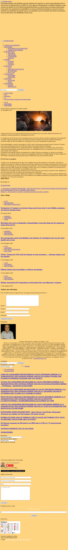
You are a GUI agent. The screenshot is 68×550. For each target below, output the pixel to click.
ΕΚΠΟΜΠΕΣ (8, 47)
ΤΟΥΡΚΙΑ (11, 64)
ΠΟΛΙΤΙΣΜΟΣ (8, 83)
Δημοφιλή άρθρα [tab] (9, 371)
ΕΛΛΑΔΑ (11, 61)
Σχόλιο (3, 305)
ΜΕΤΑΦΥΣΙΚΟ (12, 71)
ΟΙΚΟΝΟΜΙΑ (12, 55)
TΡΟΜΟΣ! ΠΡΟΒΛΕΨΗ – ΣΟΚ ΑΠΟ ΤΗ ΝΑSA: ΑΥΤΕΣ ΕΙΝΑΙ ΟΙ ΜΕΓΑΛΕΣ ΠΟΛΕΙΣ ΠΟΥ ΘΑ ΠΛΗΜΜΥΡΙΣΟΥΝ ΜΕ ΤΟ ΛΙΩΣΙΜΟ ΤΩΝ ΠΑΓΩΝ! (34, 189)
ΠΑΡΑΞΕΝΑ (8, 66)
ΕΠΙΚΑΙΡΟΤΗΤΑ (9, 51)
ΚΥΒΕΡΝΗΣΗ (12, 56)
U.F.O (9, 67)
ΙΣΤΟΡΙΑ (10, 85)
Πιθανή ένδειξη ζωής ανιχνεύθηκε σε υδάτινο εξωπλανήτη (21, 269)
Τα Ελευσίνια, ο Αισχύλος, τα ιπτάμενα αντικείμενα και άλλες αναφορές (25, 192)
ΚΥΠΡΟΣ (11, 63)
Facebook (3, 185)
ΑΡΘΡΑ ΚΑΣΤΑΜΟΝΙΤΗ (12, 45)
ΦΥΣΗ (10, 82)
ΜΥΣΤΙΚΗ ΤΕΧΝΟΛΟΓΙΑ (16, 69)
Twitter (8, 185)
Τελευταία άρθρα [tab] (9, 369)
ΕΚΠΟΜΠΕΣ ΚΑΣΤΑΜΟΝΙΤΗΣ (18, 48)
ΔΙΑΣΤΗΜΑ (11, 77)
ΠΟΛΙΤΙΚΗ (11, 53)
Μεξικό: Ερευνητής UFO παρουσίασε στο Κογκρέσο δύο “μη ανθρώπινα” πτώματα (31, 282)
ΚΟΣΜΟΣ (7, 59)
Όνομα (3, 309)
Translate (27, 366)
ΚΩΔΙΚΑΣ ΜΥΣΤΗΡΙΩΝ (15, 50)
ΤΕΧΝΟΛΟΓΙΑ (8, 74)
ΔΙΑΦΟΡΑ (11, 58)
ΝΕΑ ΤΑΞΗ (11, 72)
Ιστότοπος (3, 315)
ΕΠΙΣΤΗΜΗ (11, 75)
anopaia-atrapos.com (12, 539)
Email (3, 312)
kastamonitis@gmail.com (40, 358)
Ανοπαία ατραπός (24, 539)
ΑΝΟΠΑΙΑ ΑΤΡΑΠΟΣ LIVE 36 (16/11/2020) (17, 429)
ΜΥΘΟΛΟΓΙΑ (12, 86)
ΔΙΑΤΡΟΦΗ (7, 79)
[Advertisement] (34, 26)
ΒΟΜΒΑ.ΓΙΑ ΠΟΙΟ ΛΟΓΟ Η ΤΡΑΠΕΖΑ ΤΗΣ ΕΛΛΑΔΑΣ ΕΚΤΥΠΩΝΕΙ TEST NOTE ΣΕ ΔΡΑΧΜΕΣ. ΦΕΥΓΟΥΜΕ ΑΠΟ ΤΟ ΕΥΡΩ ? (33, 418)
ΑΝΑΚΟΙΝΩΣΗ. (7, 432)
